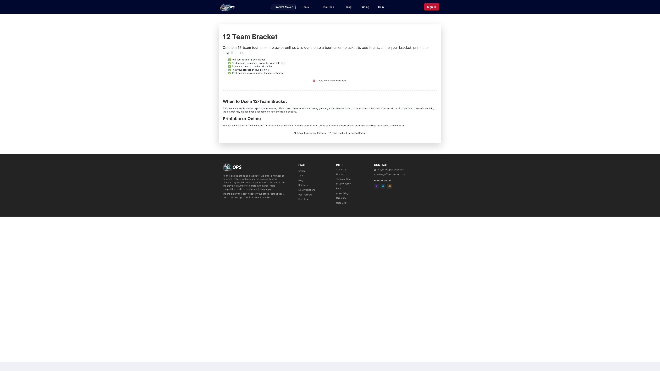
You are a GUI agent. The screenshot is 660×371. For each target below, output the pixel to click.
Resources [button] (328, 7)
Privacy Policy (343, 183)
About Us (341, 169)
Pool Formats (305, 194)
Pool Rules (304, 199)
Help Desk (341, 202)
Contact (340, 174)
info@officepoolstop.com (390, 169)
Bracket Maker (283, 7)
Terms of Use (343, 179)
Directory (341, 197)
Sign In (431, 7)
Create (302, 171)
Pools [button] (305, 7)
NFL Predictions (306, 189)
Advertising (342, 193)
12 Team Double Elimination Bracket (347, 133)
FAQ (338, 188)
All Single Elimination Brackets (310, 133)
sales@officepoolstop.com (391, 174)
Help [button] (381, 7)
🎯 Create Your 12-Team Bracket (330, 80)
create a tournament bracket (334, 48)
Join (300, 175)
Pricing (364, 7)
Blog (348, 7)
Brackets (303, 185)
